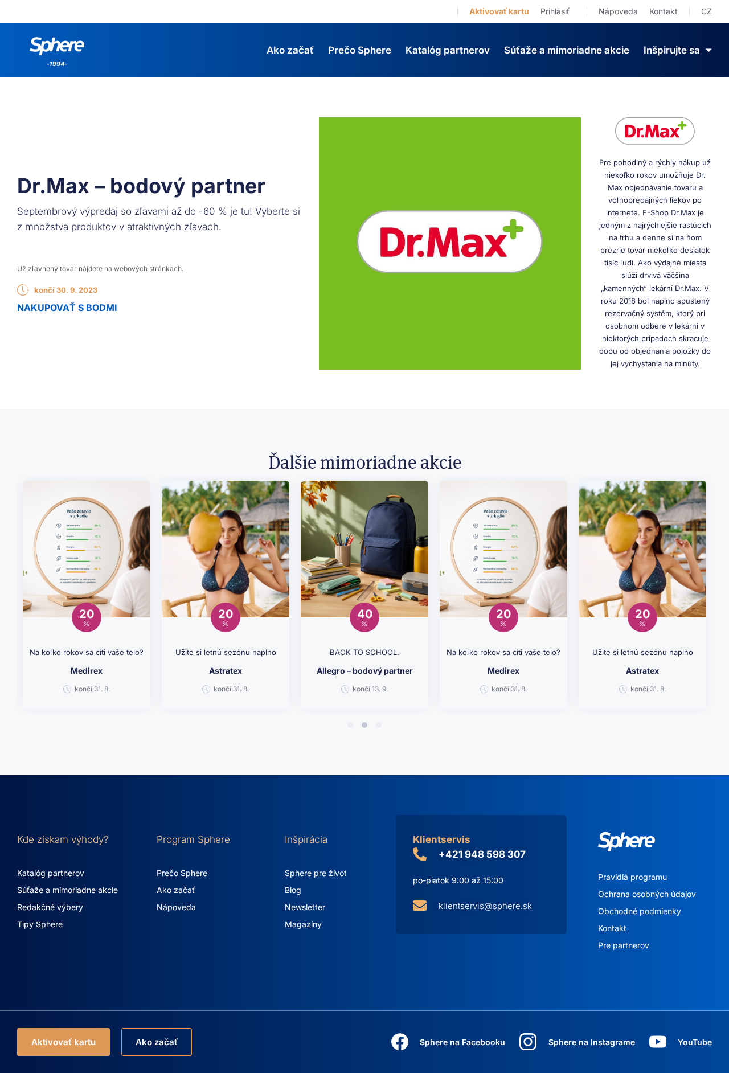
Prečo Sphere (359, 50)
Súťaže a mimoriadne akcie (566, 50)
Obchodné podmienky (639, 911)
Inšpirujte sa (672, 50)
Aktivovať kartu (499, 11)
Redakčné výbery (50, 907)
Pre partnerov (623, 945)
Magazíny (303, 924)
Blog (293, 890)
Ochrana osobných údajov (647, 894)
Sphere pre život (316, 873)
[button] (350, 725)
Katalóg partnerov (448, 50)
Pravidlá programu (632, 877)
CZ (706, 11)
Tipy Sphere (40, 924)
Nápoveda (618, 11)
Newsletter (305, 907)
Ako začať (290, 50)
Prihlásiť (555, 11)
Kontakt (663, 11)
